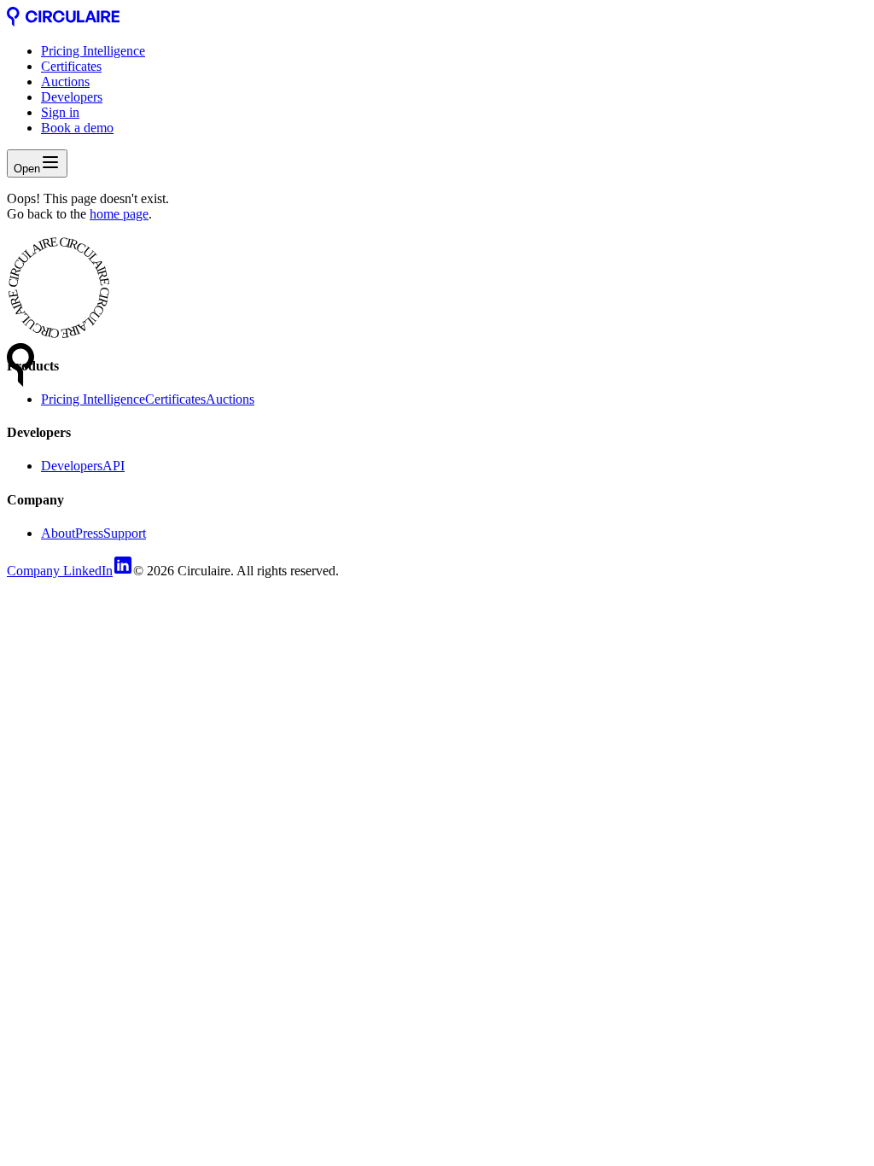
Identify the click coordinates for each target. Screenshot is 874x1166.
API (113, 465)
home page (119, 214)
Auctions (65, 81)
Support (124, 533)
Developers (71, 97)
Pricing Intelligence (93, 51)
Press (89, 533)
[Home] (63, 22)
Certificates (71, 66)
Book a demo (77, 127)
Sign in (60, 112)
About (58, 533)
